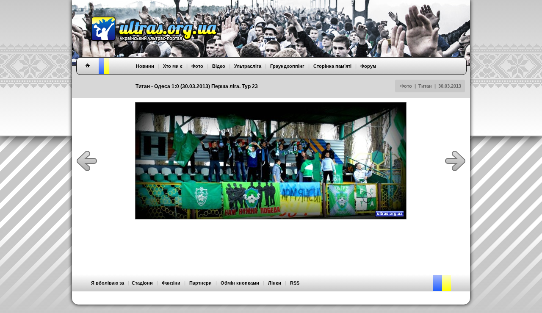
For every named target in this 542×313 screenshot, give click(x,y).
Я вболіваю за (107, 282)
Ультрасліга (247, 66)
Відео (218, 66)
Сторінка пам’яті (332, 66)
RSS (294, 282)
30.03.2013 (449, 86)
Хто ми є (173, 66)
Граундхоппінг (287, 66)
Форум (368, 66)
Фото (406, 86)
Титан (425, 86)
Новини (145, 66)
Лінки (274, 282)
